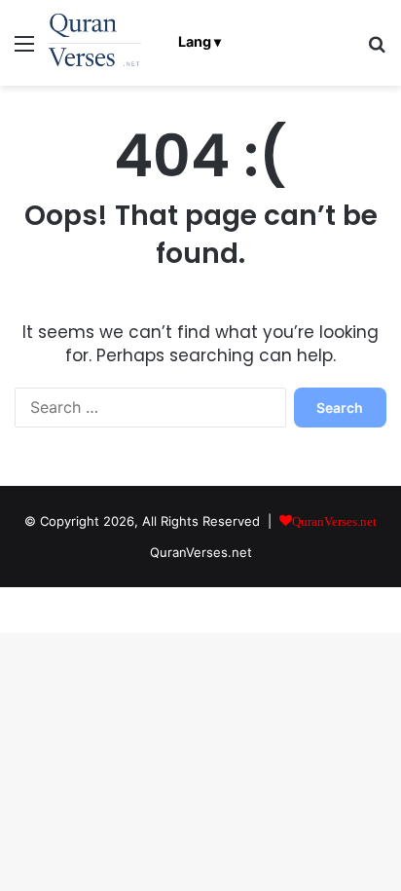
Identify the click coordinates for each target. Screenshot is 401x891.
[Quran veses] (95, 43)
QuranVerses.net (201, 552)
